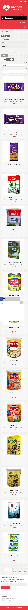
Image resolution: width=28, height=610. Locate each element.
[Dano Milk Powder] (14, 216)
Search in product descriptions (10, 52)
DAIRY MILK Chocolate (14, 132)
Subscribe (5, 587)
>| (11, 569)
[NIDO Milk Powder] (14, 445)
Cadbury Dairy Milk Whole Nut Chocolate (14, 99)
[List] (10, 59)
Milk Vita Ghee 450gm (14, 327)
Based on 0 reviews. (14, 101)
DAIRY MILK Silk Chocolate (14, 164)
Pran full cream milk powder (14, 523)
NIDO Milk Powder (14, 458)
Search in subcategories (8, 49)
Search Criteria (5, 39)
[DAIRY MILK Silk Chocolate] (14, 151)
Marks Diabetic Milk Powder (14, 262)
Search (6, 31)
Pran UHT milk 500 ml (14, 555)
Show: (25, 68)
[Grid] (7, 59)
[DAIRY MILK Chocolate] (14, 119)
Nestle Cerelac (14, 360)
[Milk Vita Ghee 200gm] (14, 282)
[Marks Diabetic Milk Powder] (14, 249)
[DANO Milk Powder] (14, 184)
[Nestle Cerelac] (14, 347)
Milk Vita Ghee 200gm (14, 295)
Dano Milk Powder (14, 230)
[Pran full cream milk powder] (14, 510)
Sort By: (25, 62)
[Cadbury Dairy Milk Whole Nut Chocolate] (14, 86)
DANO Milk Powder (14, 197)
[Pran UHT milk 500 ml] (14, 542)
